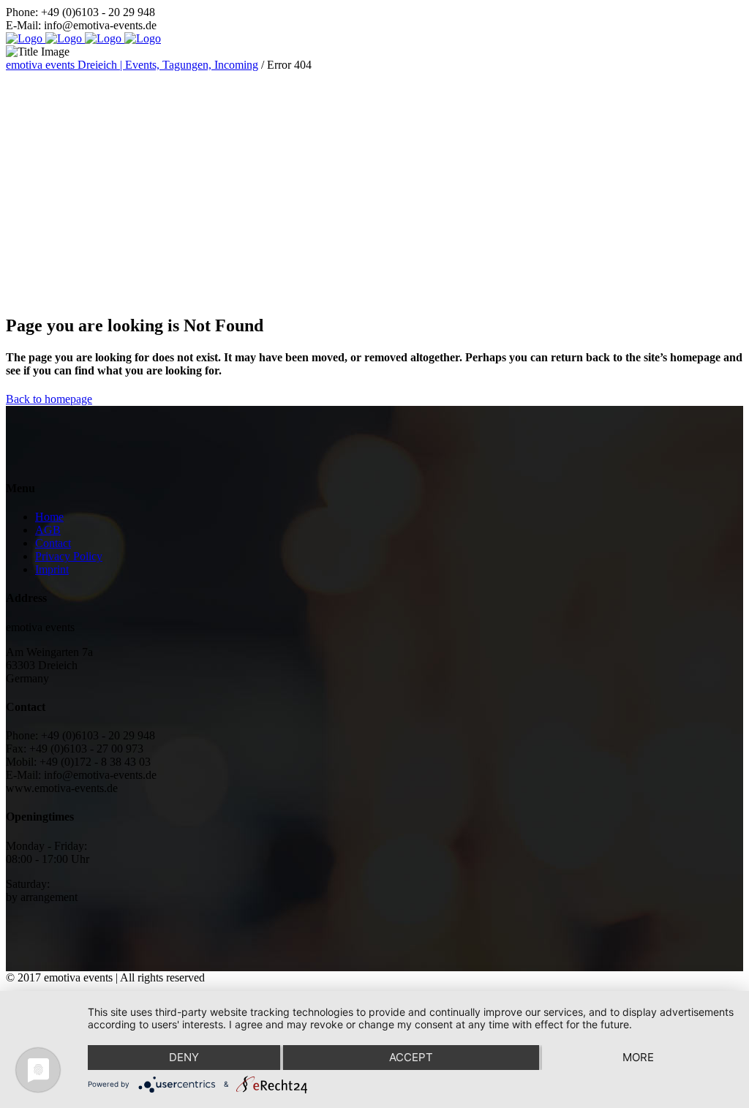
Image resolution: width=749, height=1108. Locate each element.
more (638, 1057)
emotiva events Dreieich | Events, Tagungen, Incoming (132, 65)
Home (49, 516)
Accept (411, 1057)
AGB (48, 530)
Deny (184, 1057)
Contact (53, 543)
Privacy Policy (68, 556)
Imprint (52, 569)
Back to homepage (49, 399)
